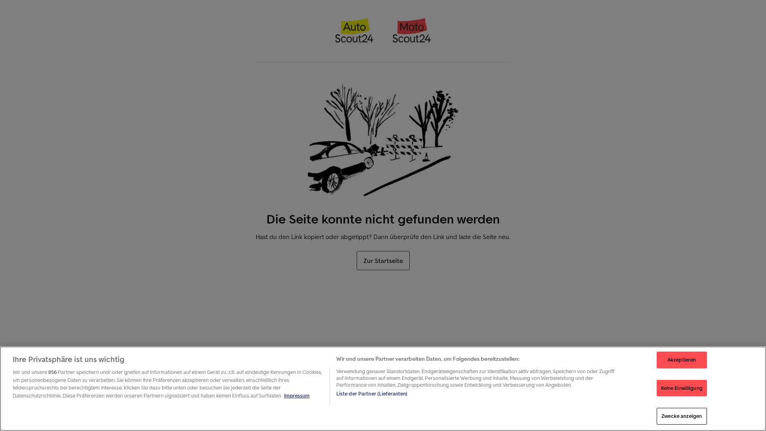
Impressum (297, 395)
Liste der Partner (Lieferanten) (372, 393)
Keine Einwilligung (682, 388)
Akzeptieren (681, 359)
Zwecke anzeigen (681, 416)
